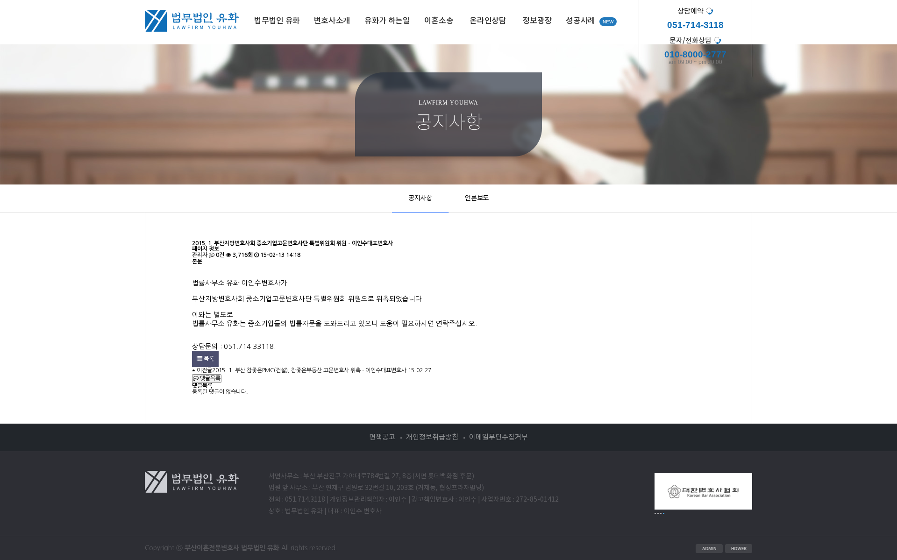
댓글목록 (210, 378)
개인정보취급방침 (432, 437)
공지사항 (420, 198)
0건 (219, 255)
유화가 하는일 (387, 21)
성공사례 (580, 21)
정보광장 (537, 21)
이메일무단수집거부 (498, 437)
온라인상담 (488, 21)
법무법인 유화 (277, 21)
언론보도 (477, 198)
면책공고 (382, 437)
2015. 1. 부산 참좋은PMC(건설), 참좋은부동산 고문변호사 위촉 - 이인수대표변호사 (309, 370)
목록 (208, 359)
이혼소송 (439, 21)
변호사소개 (332, 21)
